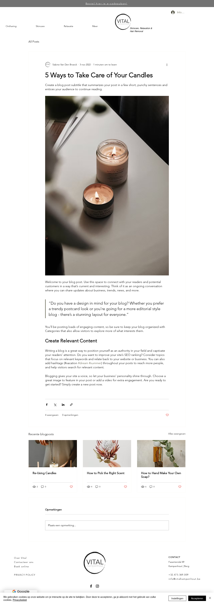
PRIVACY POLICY (25, 574)
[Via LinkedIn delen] (63, 404)
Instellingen (177, 598)
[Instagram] (97, 586)
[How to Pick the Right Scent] (107, 453)
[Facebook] (91, 586)
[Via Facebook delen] (46, 404)
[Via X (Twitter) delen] (55, 404)
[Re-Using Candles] (53, 453)
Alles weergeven (177, 433)
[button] (18, 26)
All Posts (33, 41)
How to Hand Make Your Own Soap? (161, 475)
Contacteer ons (24, 562)
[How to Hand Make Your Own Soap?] (161, 453)
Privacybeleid (20, 599)
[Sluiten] (210, 598)
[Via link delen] (71, 404)
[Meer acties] (167, 65)
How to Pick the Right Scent (105, 473)
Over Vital (20, 557)
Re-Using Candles (44, 473)
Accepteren (197, 598)
